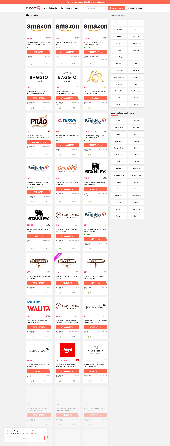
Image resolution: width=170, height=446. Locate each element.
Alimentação (31, 102)
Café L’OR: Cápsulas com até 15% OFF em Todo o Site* (95, 92)
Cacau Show (59, 242)
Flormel (86, 420)
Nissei (57, 150)
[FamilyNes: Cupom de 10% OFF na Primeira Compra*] (95, 215)
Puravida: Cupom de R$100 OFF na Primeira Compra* (38, 365)
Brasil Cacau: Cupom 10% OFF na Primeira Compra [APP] (66, 409)
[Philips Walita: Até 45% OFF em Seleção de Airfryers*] (38, 306)
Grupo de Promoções (73, 8)
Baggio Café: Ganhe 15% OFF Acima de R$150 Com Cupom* (66, 92)
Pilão (28, 148)
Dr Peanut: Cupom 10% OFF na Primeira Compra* (94, 277)
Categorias (53, 8)
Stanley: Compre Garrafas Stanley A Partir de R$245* (95, 183)
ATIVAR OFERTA (39, 98)
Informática (30, 56)
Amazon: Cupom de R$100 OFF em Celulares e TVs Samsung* (38, 43)
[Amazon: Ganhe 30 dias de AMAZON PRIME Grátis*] (95, 28)
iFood (57, 377)
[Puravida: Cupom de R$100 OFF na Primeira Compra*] (38, 350)
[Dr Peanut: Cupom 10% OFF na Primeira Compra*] (95, 261)
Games (58, 56)
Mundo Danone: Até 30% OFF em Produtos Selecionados (38, 409)
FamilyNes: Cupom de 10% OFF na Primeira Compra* (95, 230)
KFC (60, 377)
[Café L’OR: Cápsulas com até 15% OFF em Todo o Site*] (95, 77)
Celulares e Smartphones (92, 56)
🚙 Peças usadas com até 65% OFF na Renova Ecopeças (85, 2)
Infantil (58, 149)
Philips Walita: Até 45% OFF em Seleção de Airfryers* (37, 321)
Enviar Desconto (118, 8)
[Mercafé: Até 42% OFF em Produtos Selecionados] (95, 438)
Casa (85, 193)
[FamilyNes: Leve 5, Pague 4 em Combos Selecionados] (95, 121)
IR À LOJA (95, 98)
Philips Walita (31, 333)
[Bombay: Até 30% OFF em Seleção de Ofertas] (67, 168)
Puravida (86, 333)
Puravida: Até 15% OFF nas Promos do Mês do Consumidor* (95, 321)
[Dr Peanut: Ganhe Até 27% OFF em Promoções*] (38, 261)
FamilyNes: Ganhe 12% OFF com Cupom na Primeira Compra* (37, 183)
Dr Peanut (29, 289)
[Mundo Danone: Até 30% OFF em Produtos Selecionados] (38, 394)
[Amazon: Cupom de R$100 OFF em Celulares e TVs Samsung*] (38, 28)
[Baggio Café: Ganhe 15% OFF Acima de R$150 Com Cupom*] (67, 77)
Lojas (62, 8)
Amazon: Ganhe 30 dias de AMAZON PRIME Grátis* (93, 43)
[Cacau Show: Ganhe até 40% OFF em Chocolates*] (67, 215)
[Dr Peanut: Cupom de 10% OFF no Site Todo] (67, 261)
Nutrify (86, 377)
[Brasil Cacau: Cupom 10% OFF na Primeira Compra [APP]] (67, 394)
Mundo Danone (31, 420)
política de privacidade (30, 433)
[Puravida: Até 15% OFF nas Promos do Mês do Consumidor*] (95, 306)
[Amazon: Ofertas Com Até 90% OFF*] (67, 28)
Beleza (86, 331)
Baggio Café (30, 104)
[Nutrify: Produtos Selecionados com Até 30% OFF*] (95, 350)
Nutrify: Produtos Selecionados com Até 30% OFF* (94, 365)
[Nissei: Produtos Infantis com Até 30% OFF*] (67, 121)
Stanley (86, 195)
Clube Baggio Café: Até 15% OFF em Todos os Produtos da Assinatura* (37, 93)
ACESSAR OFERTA (67, 52)
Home (45, 8)
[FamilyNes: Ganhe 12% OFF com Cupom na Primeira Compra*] (38, 168)
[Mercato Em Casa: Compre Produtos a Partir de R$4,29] (67, 438)
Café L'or (86, 104)
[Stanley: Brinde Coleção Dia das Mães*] (38, 215)
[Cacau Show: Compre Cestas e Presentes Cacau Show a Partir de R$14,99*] (67, 306)
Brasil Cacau (59, 420)
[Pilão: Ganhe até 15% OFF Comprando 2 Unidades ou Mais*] (38, 121)
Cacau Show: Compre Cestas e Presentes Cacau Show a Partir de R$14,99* (67, 322)
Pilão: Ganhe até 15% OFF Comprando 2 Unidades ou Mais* (38, 136)
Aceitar (25, 438)
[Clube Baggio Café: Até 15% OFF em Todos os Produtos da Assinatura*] (38, 77)
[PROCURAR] (105, 8)
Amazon (29, 58)
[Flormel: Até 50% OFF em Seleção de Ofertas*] (95, 394)
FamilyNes (87, 150)
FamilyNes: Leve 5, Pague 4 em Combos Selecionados (94, 136)
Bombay (58, 195)
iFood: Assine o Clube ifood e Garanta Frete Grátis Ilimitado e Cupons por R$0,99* (66, 366)
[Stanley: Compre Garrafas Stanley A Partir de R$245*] (95, 168)
